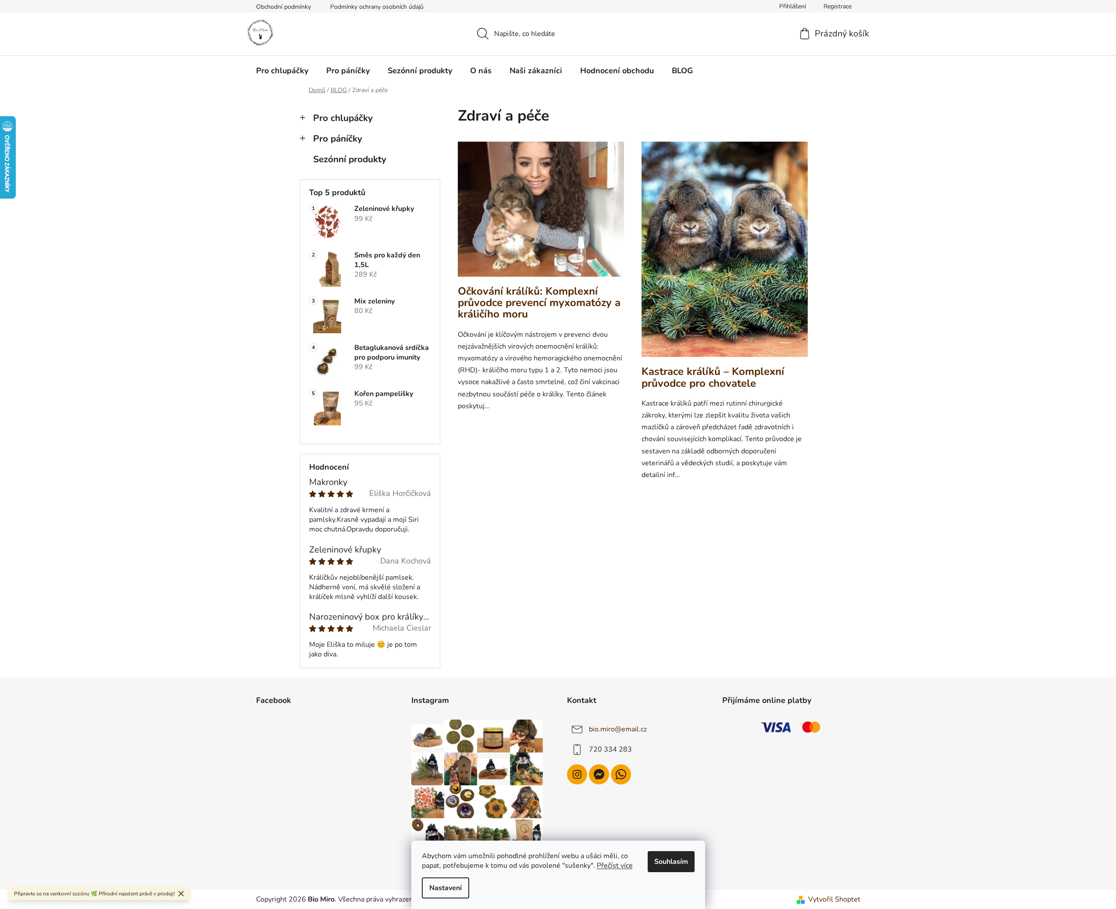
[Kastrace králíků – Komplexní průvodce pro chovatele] (725, 254)
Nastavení (445, 888)
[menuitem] (282, 71)
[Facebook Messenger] (599, 774)
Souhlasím (671, 861)
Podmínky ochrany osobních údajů (377, 7)
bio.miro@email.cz (618, 729)
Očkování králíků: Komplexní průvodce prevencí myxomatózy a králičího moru (539, 302)
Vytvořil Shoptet (834, 899)
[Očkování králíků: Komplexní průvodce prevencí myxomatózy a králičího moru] (541, 213)
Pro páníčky (337, 138)
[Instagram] (577, 774)
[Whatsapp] (621, 774)
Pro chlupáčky (343, 118)
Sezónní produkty (349, 159)
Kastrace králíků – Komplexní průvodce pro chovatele (713, 377)
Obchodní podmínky (283, 7)
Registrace (838, 6)
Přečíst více (615, 865)
